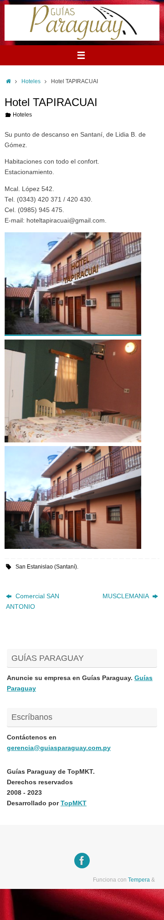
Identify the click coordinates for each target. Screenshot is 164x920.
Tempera (139, 880)
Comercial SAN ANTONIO (32, 601)
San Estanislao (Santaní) (46, 567)
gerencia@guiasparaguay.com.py (59, 748)
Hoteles (31, 81)
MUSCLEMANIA (126, 596)
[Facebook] (82, 860)
